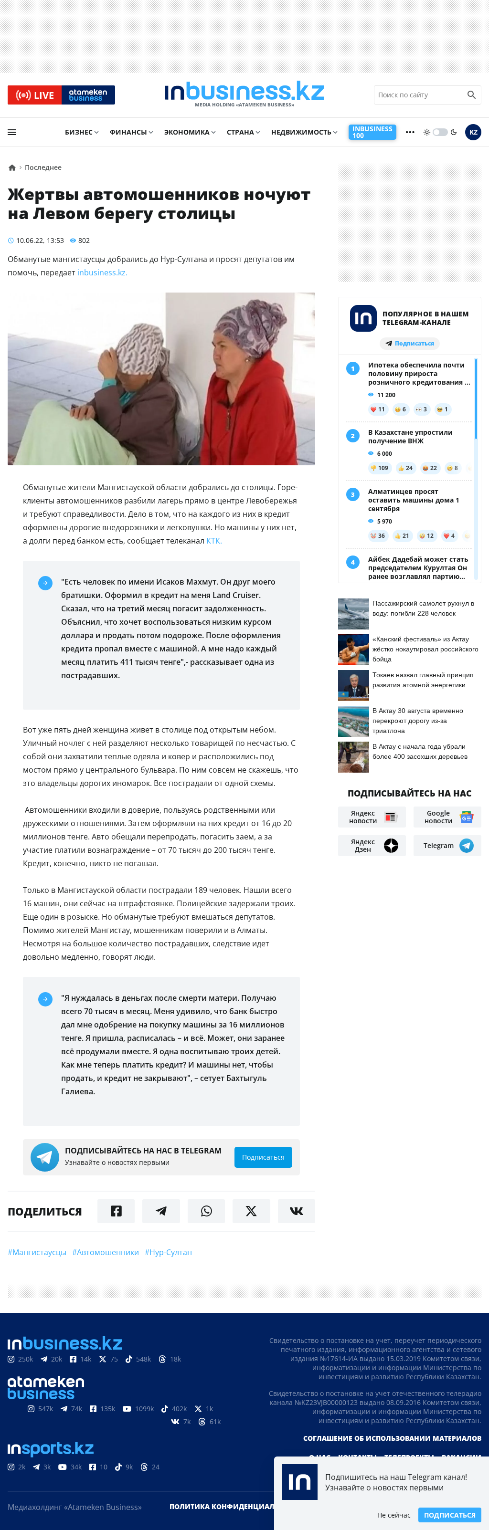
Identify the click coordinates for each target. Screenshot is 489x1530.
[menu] (12, 132)
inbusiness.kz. (102, 272)
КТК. (213, 540)
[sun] (427, 132)
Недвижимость (301, 131)
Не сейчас (394, 1515)
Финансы (128, 131)
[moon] (453, 132)
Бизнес (79, 131)
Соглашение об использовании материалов (392, 1438)
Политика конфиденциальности (236, 1506)
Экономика (187, 131)
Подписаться (450, 1515)
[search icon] (471, 95)
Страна (240, 131)
